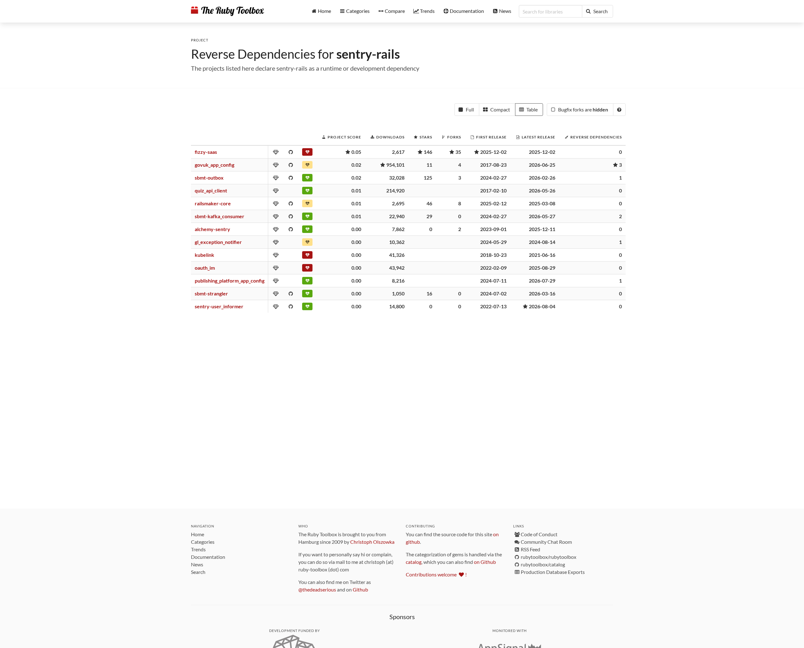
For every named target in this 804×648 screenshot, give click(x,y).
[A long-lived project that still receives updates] (307, 192)
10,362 (397, 242)
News (197, 564)
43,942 (397, 268)
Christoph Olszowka (372, 542)
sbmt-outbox (209, 178)
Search (198, 572)
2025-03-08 (542, 203)
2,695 (398, 203)
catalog (413, 562)
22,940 (397, 216)
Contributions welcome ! (436, 574)
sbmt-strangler (211, 293)
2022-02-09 (493, 268)
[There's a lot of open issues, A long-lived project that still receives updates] (307, 166)
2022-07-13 (493, 306)
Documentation (208, 557)
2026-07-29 (542, 281)
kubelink (204, 255)
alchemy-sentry (212, 229)
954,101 (395, 165)
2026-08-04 (542, 306)
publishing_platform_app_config (229, 281)
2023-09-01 (493, 229)
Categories (203, 542)
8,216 (398, 281)
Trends (198, 549)
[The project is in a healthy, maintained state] (307, 179)
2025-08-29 (542, 268)
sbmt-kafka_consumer (219, 216)
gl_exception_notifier (218, 242)
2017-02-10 (493, 190)
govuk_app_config (214, 165)
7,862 (398, 229)
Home (197, 534)
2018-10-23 (493, 255)
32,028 (397, 178)
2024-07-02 (493, 293)
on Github (485, 562)
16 (429, 293)
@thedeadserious (317, 589)
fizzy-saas (206, 152)
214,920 (395, 190)
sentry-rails (368, 54)
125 (428, 178)
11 (429, 165)
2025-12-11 (542, 229)
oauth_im (205, 268)
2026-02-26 (542, 178)
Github (360, 589)
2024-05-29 (493, 242)
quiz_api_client (211, 190)
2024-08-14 (542, 242)
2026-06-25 (542, 165)
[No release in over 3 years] (307, 256)
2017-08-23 (493, 165)
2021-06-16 (542, 255)
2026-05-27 (542, 216)
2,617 (398, 152)
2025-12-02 (493, 152)
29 (429, 216)
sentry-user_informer (219, 306)
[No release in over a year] (307, 205)
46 (429, 203)
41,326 (397, 255)
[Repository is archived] (307, 153)
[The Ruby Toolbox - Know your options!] (227, 11)
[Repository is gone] (307, 269)
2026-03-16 (542, 293)
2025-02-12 (493, 203)
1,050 (398, 293)
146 (428, 152)
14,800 (397, 306)
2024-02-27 (493, 178)
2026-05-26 (542, 190)
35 (458, 152)
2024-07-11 (493, 281)
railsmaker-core (213, 203)
